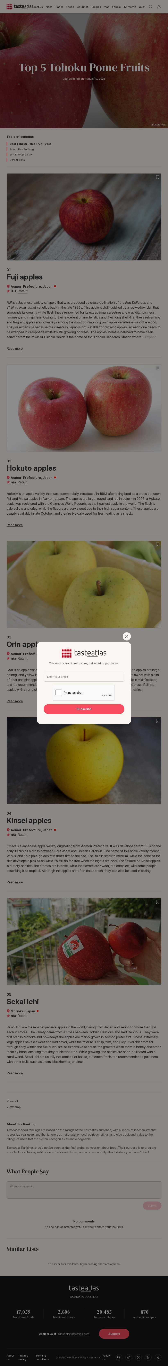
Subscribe (84, 709)
